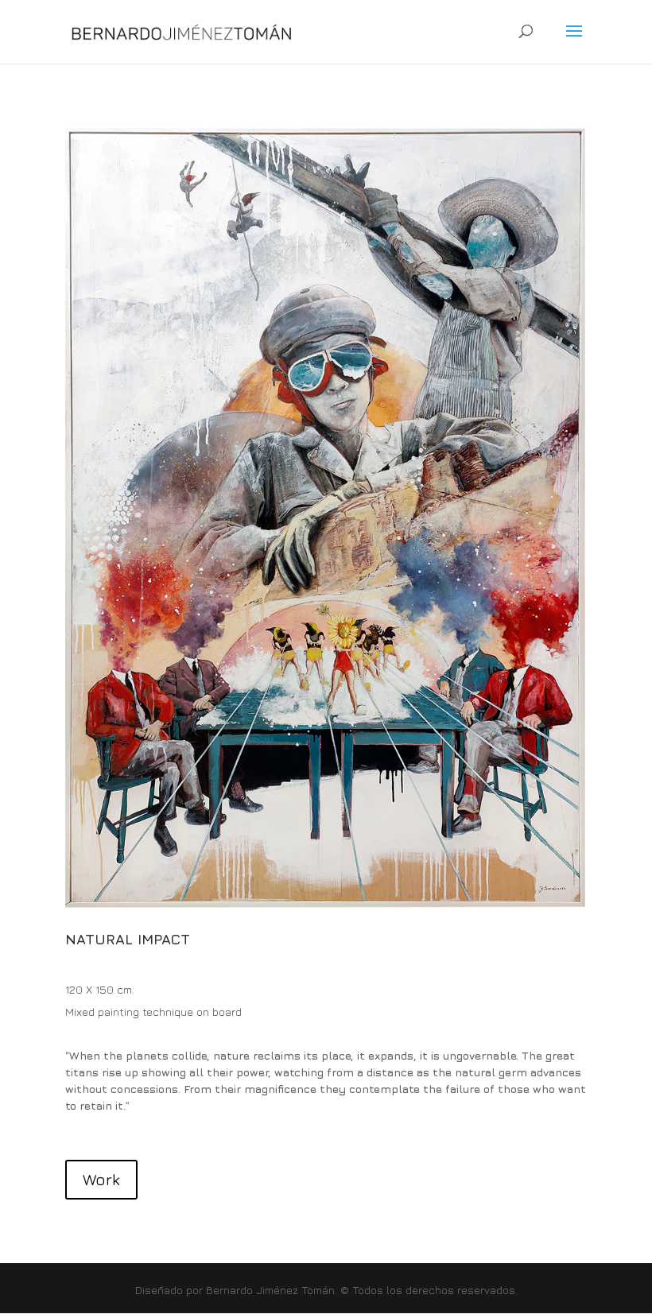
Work (101, 1179)
